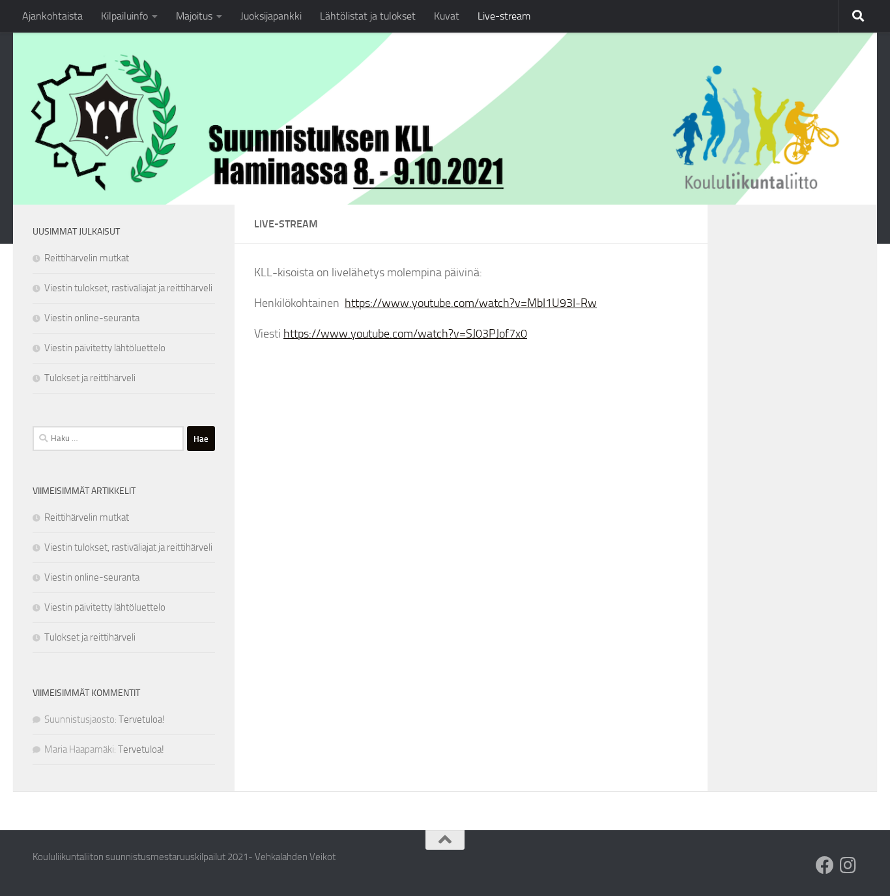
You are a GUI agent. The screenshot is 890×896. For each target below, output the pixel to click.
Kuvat (446, 16)
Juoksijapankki (271, 16)
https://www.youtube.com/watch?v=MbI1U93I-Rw (471, 303)
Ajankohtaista (52, 16)
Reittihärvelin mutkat (86, 258)
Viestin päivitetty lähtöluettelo (104, 348)
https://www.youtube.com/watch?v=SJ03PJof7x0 (405, 333)
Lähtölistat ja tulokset (368, 16)
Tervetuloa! (142, 719)
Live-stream (504, 16)
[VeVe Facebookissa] (825, 865)
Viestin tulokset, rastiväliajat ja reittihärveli (128, 288)
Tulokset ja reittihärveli (90, 378)
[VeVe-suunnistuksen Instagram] (848, 865)
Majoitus (194, 16)
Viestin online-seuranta (91, 318)
